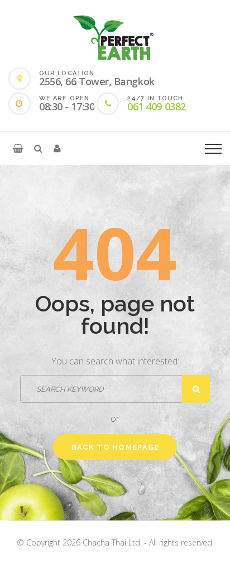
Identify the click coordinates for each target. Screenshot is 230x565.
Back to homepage (115, 447)
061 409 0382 (156, 106)
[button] (17, 148)
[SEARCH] (196, 389)
